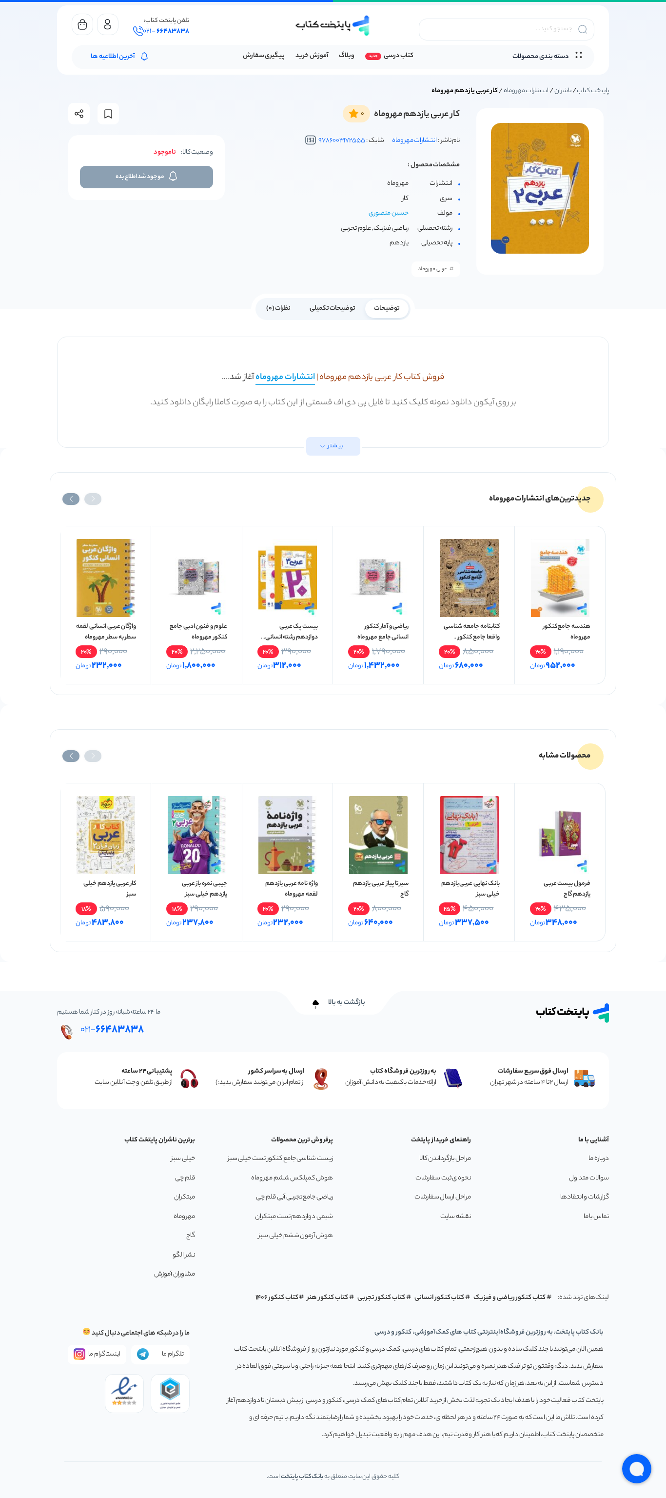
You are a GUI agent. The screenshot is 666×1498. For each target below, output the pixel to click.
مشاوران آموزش (174, 1274)
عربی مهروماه (432, 269)
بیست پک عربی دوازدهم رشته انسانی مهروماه (291, 637)
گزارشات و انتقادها (584, 1197)
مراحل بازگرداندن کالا (445, 1158)
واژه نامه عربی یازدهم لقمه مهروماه (291, 889)
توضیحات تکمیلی (333, 308)
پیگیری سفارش (264, 55)
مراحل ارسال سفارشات (442, 1197)
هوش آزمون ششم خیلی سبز (295, 1235)
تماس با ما (596, 1216)
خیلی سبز (183, 1158)
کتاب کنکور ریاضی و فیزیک (509, 1297)
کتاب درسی (398, 55)
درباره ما (598, 1158)
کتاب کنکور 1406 (276, 1297)
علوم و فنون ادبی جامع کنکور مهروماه (198, 631)
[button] (92, 499)
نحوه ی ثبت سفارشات (443, 1178)
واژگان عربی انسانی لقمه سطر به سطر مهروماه (106, 631)
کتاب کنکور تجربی (381, 1297)
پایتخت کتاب (593, 91)
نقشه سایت (455, 1216)
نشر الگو (184, 1255)
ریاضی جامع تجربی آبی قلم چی (294, 1197)
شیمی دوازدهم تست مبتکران (294, 1216)
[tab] (387, 308)
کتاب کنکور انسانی (439, 1297)
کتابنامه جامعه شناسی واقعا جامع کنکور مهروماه (471, 637)
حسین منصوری (389, 213)
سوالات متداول (589, 1178)
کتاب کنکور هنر (327, 1297)
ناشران (562, 91)
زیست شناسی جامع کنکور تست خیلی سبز (280, 1158)
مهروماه (184, 1216)
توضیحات (387, 308)
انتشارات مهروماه (526, 91)
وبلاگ (346, 55)
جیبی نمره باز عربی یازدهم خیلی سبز (204, 889)
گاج (190, 1235)
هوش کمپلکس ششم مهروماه (292, 1178)
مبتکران (184, 1197)
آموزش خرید (311, 55)
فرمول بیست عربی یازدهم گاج (567, 889)
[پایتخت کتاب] (333, 26)
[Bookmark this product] (108, 114)
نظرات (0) (278, 308)
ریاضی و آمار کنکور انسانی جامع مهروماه (383, 631)
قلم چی (185, 1178)
